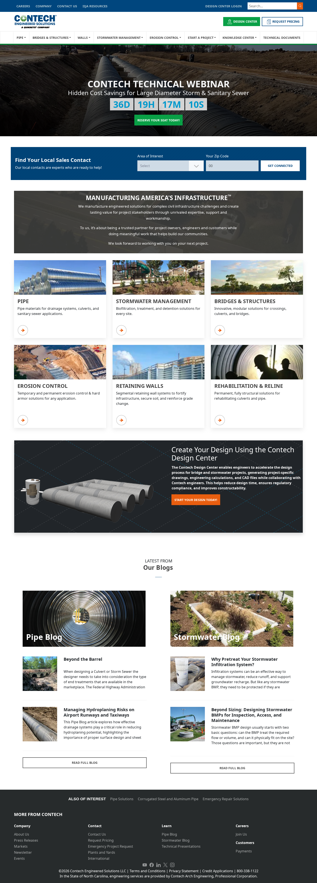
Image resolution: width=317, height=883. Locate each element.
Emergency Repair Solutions (226, 799)
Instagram (172, 865)
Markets (21, 846)
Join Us (241, 834)
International (98, 858)
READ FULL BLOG (84, 763)
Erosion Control (164, 38)
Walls (83, 38)
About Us (21, 834)
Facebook (151, 865)
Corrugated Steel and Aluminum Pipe (168, 799)
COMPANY (44, 6)
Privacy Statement (184, 871)
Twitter (165, 865)
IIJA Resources (95, 6)
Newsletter (23, 852)
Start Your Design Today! (195, 500)
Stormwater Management (119, 38)
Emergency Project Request (110, 846)
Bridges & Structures (51, 38)
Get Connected (280, 166)
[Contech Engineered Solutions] (38, 21)
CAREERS (23, 6)
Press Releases (26, 840)
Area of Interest (150, 156)
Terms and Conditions (147, 871)
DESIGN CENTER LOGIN (223, 6)
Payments (244, 851)
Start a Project (200, 38)
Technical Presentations (181, 846)
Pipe (20, 38)
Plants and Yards (101, 852)
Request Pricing (101, 840)
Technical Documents (281, 38)
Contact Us (97, 834)
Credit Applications (217, 871)
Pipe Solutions (121, 799)
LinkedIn (158, 865)
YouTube (144, 865)
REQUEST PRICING (286, 21)
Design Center (245, 21)
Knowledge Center (238, 38)
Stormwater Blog (176, 840)
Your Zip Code (217, 156)
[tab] (48, 824)
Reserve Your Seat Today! (158, 120)
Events (19, 858)
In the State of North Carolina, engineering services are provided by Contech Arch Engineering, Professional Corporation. (158, 876)
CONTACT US (67, 6)
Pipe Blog (169, 834)
